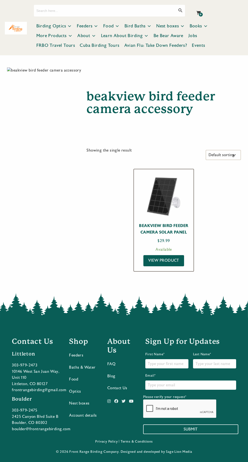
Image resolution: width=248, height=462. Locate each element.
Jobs (192, 35)
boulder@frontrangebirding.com (41, 429)
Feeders (85, 26)
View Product (163, 260)
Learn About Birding (122, 35)
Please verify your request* (164, 397)
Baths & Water (82, 367)
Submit (191, 429)
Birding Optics (51, 26)
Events (198, 45)
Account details (83, 415)
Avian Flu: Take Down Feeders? (155, 45)
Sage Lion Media (179, 452)
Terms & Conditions (137, 442)
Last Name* (202, 354)
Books (196, 26)
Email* (150, 376)
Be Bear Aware (168, 35)
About (83, 35)
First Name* (154, 354)
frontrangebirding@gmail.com (39, 390)
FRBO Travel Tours (55, 45)
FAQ (111, 364)
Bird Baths (135, 26)
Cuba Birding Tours (99, 45)
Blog (111, 376)
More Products (51, 35)
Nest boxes (167, 26)
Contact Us (117, 388)
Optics (75, 391)
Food (108, 26)
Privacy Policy (106, 442)
